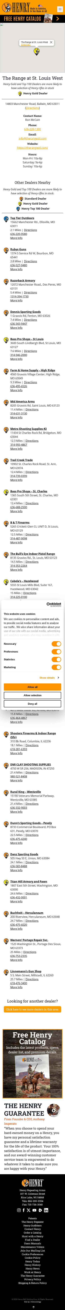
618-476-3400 (18, 983)
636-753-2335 (18, 956)
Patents (32, 1218)
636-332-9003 (18, 808)
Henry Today (32, 1261)
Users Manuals (32, 1243)
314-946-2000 (18, 355)
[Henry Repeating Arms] (24, 7)
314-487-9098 (18, 538)
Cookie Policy (32, 1257)
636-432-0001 (18, 897)
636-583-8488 (18, 866)
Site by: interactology (32, 1302)
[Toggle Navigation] (60, 9)
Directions (25, 44)
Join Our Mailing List (32, 1250)
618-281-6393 (18, 749)
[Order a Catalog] (32, 1064)
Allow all (33, 687)
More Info (16, 238)
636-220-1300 (32, 129)
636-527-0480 (18, 265)
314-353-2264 (18, 566)
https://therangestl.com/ (32, 148)
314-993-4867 (18, 445)
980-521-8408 (18, 776)
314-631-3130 (18, 413)
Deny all (32, 703)
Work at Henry (32, 1272)
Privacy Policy (32, 1279)
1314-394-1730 (19, 296)
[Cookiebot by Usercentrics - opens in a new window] (46, 604)
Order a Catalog (32, 1232)
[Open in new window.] (19, 1210)
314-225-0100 (18, 597)
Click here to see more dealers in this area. (32, 1009)
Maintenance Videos (32, 1247)
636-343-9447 (18, 324)
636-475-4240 (18, 839)
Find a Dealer (32, 1239)
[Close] (51, 42)
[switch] (56, 651)
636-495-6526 (18, 386)
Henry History (32, 1264)
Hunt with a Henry (32, 1236)
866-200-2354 (35, 1201)
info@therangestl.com (32, 138)
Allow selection (33, 695)
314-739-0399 (18, 476)
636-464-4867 (18, 718)
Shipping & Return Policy (32, 1283)
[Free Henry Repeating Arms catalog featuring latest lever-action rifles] (32, 18)
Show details (47, 677)
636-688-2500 (18, 507)
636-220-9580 (18, 234)
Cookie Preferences (32, 1254)
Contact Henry (32, 1229)
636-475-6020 (18, 925)
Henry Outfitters (33, 1225)
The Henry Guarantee (32, 1275)
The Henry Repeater (33, 1221)
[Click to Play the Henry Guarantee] (54, 1110)
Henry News (33, 1268)
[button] (58, 9)
